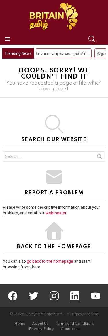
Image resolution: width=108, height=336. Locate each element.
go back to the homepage (50, 261)
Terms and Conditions (74, 324)
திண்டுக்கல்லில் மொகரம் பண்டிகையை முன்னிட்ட (46, 53)
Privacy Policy (41, 329)
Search (99, 157)
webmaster (56, 213)
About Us (40, 324)
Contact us (69, 329)
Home (19, 324)
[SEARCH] (91, 39)
